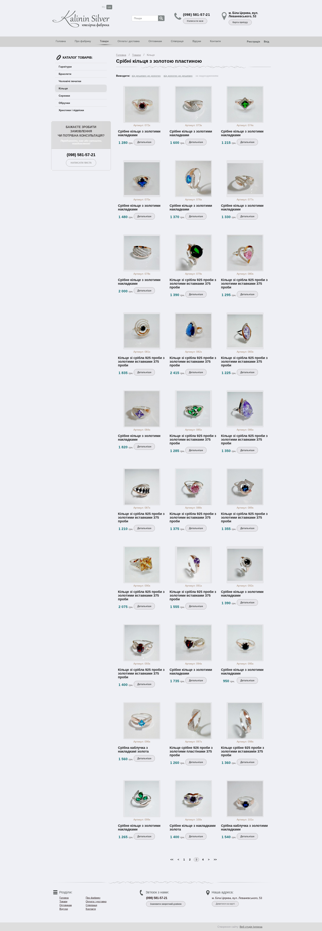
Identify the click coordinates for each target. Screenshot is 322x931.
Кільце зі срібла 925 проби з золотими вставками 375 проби (193, 283)
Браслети (65, 73)
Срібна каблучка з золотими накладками (244, 827)
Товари (104, 41)
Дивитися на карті (225, 904)
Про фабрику (83, 41)
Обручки (64, 102)
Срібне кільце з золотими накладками (139, 133)
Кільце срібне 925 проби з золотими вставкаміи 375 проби (242, 751)
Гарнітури (65, 66)
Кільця (151, 54)
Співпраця (177, 41)
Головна (61, 41)
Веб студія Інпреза (251, 926)
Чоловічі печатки (70, 81)
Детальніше (144, 142)
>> (215, 859)
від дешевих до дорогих (146, 75)
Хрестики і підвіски (71, 110)
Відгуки (196, 41)
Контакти (215, 41)
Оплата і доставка (129, 41)
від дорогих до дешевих (178, 75)
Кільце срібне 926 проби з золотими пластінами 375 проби (191, 751)
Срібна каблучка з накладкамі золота (133, 749)
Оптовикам (155, 41)
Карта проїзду (240, 22)
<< (171, 859)
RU (103, 7)
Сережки (64, 95)
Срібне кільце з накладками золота (193, 827)
